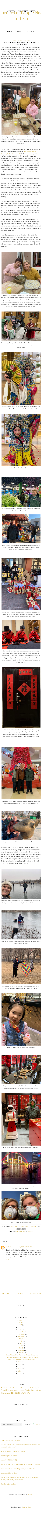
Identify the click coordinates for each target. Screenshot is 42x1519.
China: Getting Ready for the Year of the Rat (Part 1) (22, 1357)
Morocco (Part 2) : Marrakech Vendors (13, 1451)
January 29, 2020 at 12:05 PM (23, 1247)
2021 (19, 1327)
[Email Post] (38, 1226)
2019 (19, 1362)
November (21, 1334)
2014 (19, 1373)
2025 (20, 1320)
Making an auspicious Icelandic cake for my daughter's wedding (20, 1464)
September (21, 1336)
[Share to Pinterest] (25, 1229)
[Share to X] (21, 1229)
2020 (19, 1329)
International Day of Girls (9, 1473)
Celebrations (20, 1231)
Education (23, 1388)
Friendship (5, 1390)
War (28, 1393)
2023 (20, 1323)
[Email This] (17, 1229)
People (27, 1390)
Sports (8, 1393)
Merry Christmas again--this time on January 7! (22, 1359)
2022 (20, 1325)
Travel (30, 1231)
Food (39, 1388)
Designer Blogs (26, 1507)
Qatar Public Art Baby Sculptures (11, 1440)
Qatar (33, 1390)
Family (34, 1387)
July (21, 1341)
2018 (19, 1364)
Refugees (38, 1390)
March (21, 1348)
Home (9, 31)
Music (22, 1390)
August (21, 1339)
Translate (37, 1424)
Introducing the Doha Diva (9, 1456)
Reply (8, 1260)
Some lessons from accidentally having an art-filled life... (18, 1469)
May (21, 1346)
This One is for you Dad (8, 1484)
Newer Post (35, 1293)
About (20, 31)
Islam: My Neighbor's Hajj (9, 1460)
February (21, 1350)
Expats (29, 1387)
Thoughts (15, 1392)
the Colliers (9, 1247)
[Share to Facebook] (23, 1229)
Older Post (6, 1293)
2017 (19, 1366)
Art (2, 1387)
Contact (31, 31)
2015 (19, 1371)
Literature (16, 1390)
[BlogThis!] (19, 1229)
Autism (6, 1387)
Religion (3, 1393)
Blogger (30, 1494)
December (21, 1332)
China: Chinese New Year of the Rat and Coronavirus (22, 1355)
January (21, 1352)
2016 (19, 1369)
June (21, 1343)
